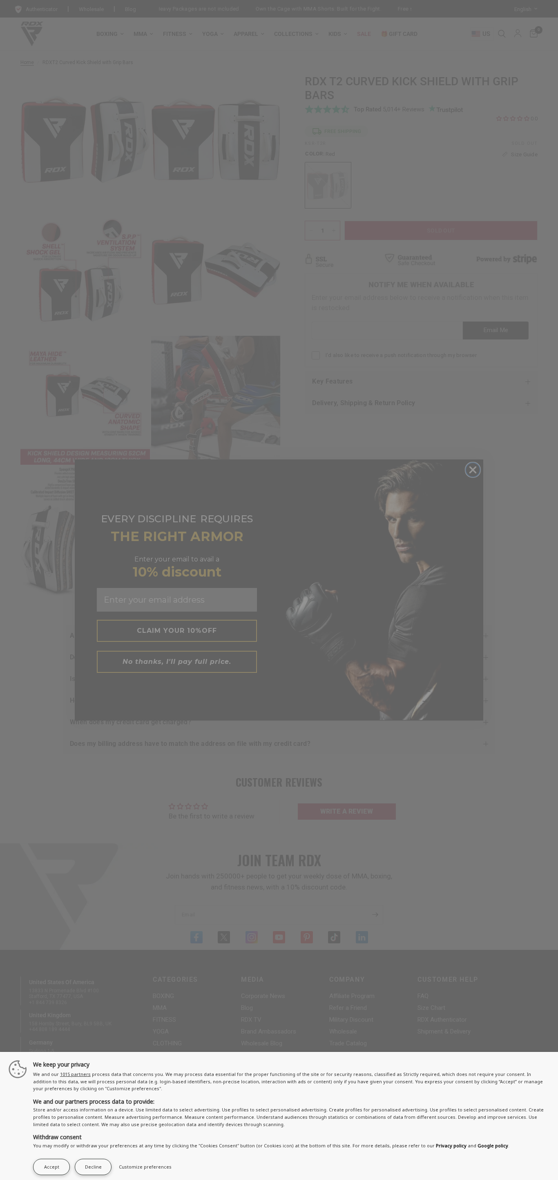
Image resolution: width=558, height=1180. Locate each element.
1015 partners (75, 1074)
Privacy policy (451, 1145)
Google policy (493, 1145)
